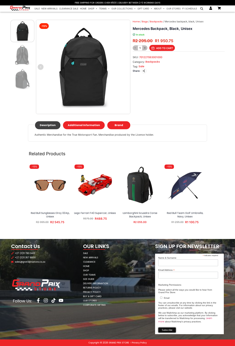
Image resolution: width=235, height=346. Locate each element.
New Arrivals (49, 8)
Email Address (166, 270)
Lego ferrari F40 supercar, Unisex (95, 213)
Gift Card (143, 8)
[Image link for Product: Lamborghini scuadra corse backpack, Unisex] (140, 185)
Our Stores (173, 8)
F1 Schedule (189, 8)
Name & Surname (167, 258)
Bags (145, 21)
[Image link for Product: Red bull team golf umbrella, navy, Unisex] (185, 185)
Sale (37, 8)
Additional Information (84, 125)
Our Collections (122, 8)
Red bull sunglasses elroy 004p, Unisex (50, 214)
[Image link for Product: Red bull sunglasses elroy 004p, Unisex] (50, 185)
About (158, 8)
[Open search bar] (201, 8)
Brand (119, 125)
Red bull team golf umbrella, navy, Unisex (185, 214)
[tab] (48, 125)
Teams (103, 8)
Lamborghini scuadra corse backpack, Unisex (140, 214)
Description (48, 125)
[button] (40, 67)
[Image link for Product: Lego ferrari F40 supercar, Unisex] (95, 185)
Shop (91, 8)
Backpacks (156, 21)
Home (83, 8)
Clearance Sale (68, 8)
